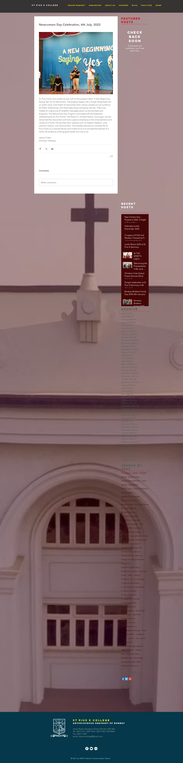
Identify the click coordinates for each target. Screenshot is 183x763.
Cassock (124, 536)
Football (137, 575)
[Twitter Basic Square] (126, 678)
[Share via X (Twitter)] (46, 149)
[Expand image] (76, 63)
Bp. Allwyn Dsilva (141, 504)
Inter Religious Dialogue (130, 630)
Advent (124, 477)
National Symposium (129, 666)
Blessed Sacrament (129, 500)
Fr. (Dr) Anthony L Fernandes (132, 587)
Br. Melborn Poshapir (129, 524)
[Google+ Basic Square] (130, 678)
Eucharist (142, 571)
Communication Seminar (131, 552)
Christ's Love (126, 548)
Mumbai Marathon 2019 (130, 662)
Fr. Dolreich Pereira (128, 591)
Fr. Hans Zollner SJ (128, 595)
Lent (137, 638)
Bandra (124, 485)
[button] (76, 5)
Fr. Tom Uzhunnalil (128, 607)
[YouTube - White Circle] (91, 748)
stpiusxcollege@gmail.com (91, 736)
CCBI (123, 528)
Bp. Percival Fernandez (130, 520)
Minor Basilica (126, 658)
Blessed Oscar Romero (130, 496)
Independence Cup (129, 626)
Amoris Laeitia (134, 477)
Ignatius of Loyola (128, 622)
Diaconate (125, 563)
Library (143, 638)
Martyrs (139, 650)
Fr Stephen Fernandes (130, 583)
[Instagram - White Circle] (95, 748)
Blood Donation (127, 504)
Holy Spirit (136, 614)
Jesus (144, 630)
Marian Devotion (127, 650)
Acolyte (135, 473)
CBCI (141, 524)
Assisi (144, 481)
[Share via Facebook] (40, 149)
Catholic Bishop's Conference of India (135, 540)
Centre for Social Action (130, 544)
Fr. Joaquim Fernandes (130, 599)
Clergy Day (137, 548)
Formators (125, 579)
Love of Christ (126, 642)
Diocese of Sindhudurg (130, 567)
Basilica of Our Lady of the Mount (134, 488)
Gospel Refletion (127, 611)
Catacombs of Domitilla (139, 536)
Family (123, 575)
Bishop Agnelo (127, 492)
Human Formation (128, 618)
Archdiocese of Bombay (130, 481)
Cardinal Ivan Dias (134, 528)
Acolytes (143, 473)
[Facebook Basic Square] (122, 678)
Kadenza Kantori (127, 634)
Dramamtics (126, 571)
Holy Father (140, 611)
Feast (130, 575)
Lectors (131, 638)
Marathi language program (132, 646)
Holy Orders (126, 614)
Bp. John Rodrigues (129, 516)
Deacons (138, 555)
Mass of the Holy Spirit (130, 654)
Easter (134, 571)
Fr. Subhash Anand (128, 603)
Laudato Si (140, 634)
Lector (123, 638)
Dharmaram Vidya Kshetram (132, 559)
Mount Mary (138, 658)
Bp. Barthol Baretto (128, 508)
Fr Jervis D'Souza (138, 579)
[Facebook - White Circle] (87, 748)
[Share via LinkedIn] (52, 149)
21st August (126, 473)
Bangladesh (133, 485)
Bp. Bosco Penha (128, 512)
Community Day (127, 555)
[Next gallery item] (110, 63)
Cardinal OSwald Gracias (131, 532)
